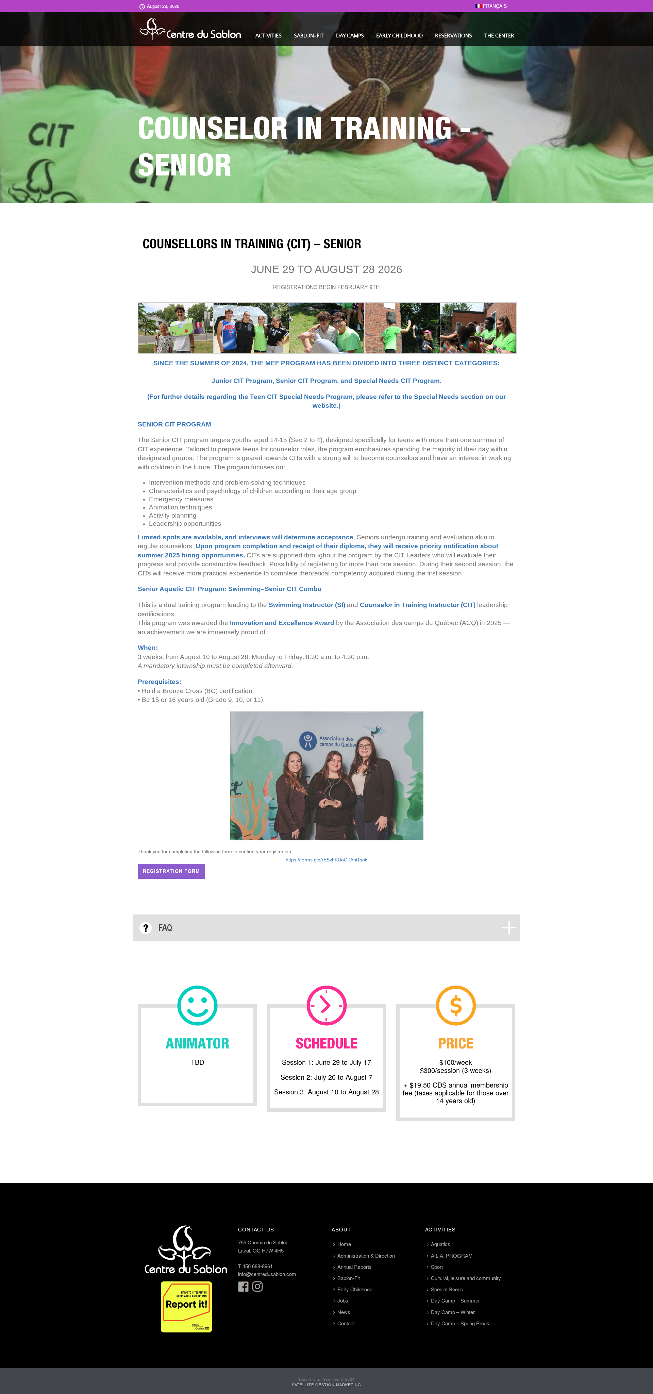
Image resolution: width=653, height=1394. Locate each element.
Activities (268, 36)
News (343, 1311)
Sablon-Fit (309, 36)
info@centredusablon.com (267, 1273)
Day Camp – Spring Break (460, 1323)
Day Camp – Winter (453, 1311)
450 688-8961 (257, 1266)
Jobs (342, 1300)
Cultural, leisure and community (466, 1277)
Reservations (453, 36)
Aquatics (440, 1243)
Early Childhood (399, 36)
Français (494, 5)
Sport (437, 1266)
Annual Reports (354, 1266)
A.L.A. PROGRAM (452, 1255)
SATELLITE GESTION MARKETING (326, 1384)
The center (499, 36)
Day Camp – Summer (455, 1300)
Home (344, 1243)
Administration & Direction (366, 1255)
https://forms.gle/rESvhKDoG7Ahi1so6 (327, 859)
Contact (346, 1323)
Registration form (171, 871)
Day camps (350, 36)
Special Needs (447, 1289)
